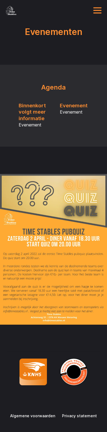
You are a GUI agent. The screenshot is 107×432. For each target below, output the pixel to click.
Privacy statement (79, 415)
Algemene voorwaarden (32, 415)
